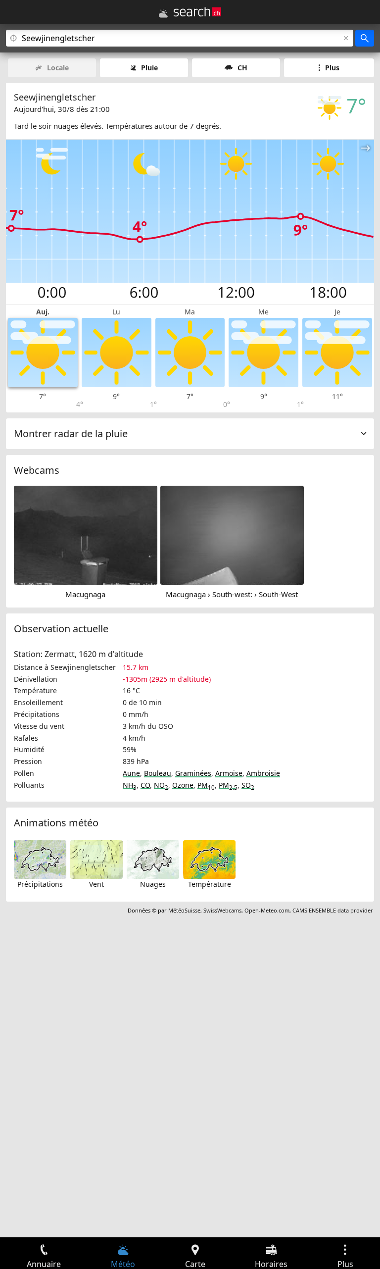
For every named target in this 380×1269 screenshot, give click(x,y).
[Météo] (163, 13)
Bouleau (157, 773)
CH (242, 67)
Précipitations (40, 884)
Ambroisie (263, 773)
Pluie (149, 67)
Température (209, 884)
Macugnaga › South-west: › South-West (232, 594)
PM (206, 785)
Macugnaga (85, 594)
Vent (96, 884)
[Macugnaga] (85, 534)
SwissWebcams (222, 910)
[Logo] (197, 12)
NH (130, 785)
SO (247, 785)
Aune (131, 773)
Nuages (153, 884)
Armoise (228, 773)
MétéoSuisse (184, 910)
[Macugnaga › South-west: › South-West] (232, 534)
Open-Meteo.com (266, 910)
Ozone (182, 785)
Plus (332, 67)
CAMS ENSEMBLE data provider (332, 910)
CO (145, 785)
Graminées (193, 773)
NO (161, 785)
